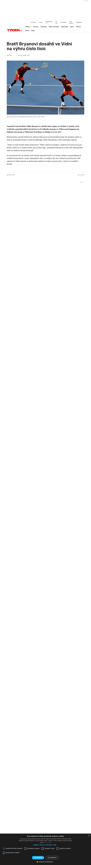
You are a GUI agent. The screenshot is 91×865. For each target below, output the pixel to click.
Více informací (47, 842)
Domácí (35, 26)
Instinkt (41, 22)
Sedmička (33, 22)
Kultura (78, 26)
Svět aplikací (71, 22)
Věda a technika (54, 26)
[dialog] (45, 849)
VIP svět (56, 22)
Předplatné (79, 22)
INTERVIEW (63, 22)
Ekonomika (64, 26)
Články (27, 26)
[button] (45, 845)
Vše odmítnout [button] (52, 857)
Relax (33, 30)
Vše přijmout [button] (38, 857)
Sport (72, 26)
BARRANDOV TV (49, 22)
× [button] (89, 835)
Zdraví (27, 30)
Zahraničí (44, 26)
